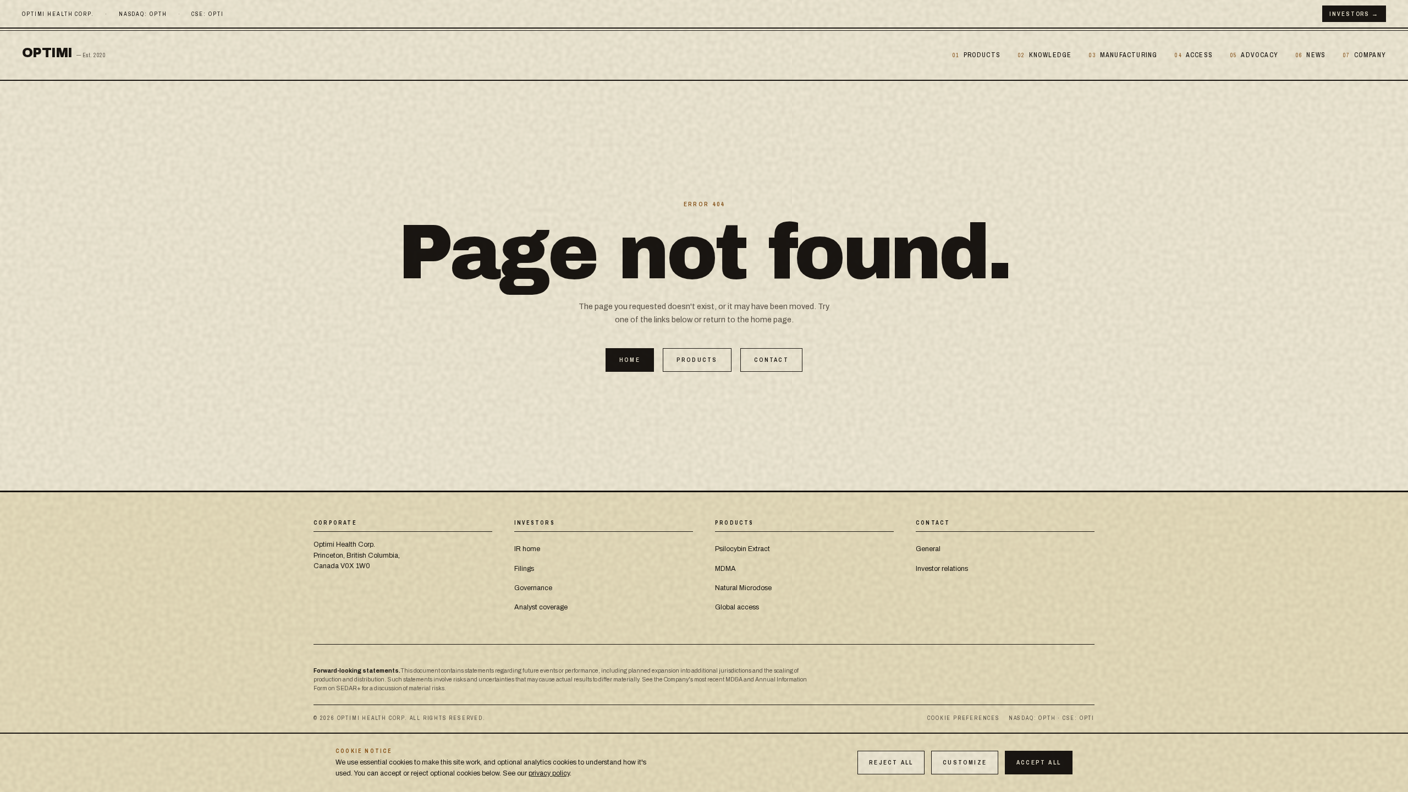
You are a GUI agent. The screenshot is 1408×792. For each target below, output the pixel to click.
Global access (737, 607)
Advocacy (1254, 55)
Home (629, 360)
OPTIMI (64, 52)
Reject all (891, 762)
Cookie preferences (963, 718)
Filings (524, 569)
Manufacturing (1123, 55)
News (1311, 55)
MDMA (725, 569)
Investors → (1354, 14)
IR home (527, 549)
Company (1364, 55)
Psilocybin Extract (742, 549)
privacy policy (549, 773)
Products (976, 55)
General (928, 549)
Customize (965, 762)
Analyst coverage (541, 607)
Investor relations (942, 569)
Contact (771, 360)
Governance (533, 588)
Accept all (1038, 762)
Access (1194, 55)
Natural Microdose (743, 588)
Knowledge (1044, 55)
